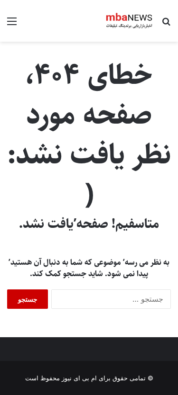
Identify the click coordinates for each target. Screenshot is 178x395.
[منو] (12, 24)
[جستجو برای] (166, 24)
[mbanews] (129, 21)
